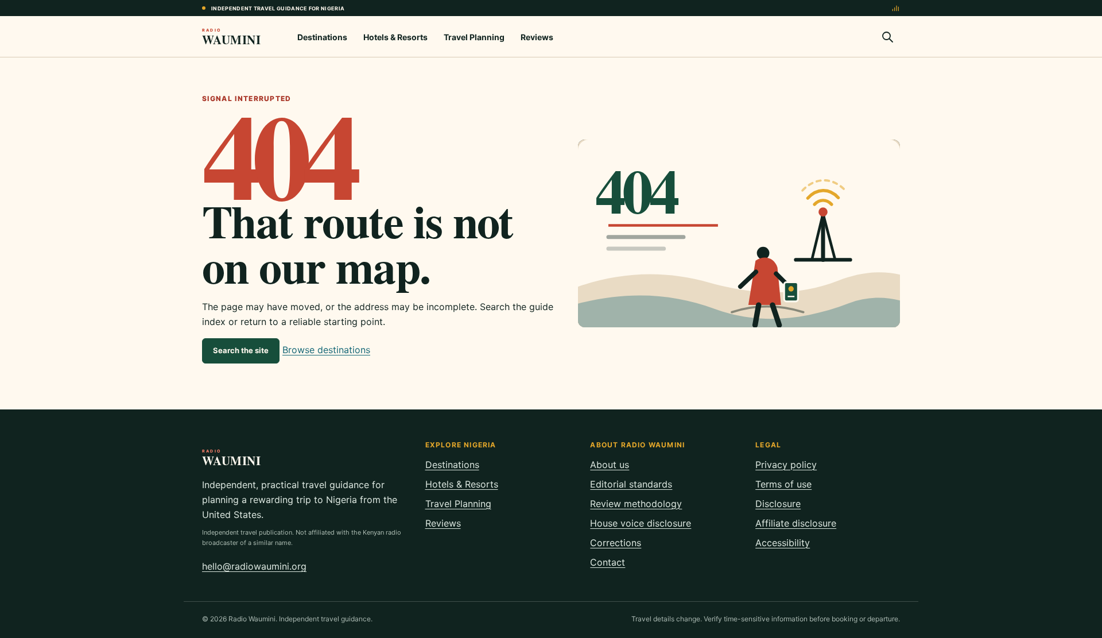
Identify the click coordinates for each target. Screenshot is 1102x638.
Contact (607, 562)
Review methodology (636, 503)
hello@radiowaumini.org (254, 566)
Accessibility (782, 542)
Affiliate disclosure (795, 523)
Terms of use (783, 484)
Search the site (241, 350)
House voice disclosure (640, 523)
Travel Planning (474, 37)
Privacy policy (786, 464)
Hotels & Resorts (395, 37)
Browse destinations (326, 349)
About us (609, 464)
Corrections (615, 542)
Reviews (537, 37)
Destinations (322, 37)
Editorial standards (631, 484)
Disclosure (778, 503)
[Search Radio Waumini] (887, 36)
